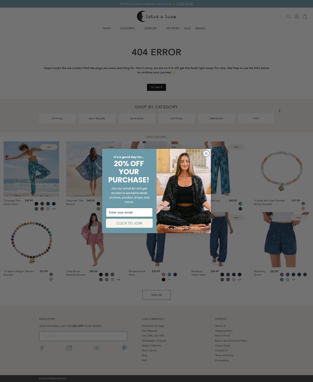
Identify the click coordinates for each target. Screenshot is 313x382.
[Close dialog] (206, 153)
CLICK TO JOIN (129, 223)
